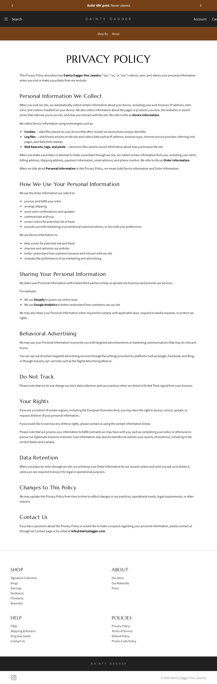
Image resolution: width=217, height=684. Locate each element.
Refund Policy (121, 636)
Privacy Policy (121, 626)
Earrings (16, 588)
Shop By (102, 34)
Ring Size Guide (21, 636)
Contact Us (18, 641)
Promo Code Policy (124, 641)
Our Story (118, 578)
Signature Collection (24, 578)
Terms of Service (122, 631)
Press (115, 588)
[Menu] (6, 19)
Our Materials (120, 583)
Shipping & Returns (23, 631)
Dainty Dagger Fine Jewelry (188, 678)
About (116, 34)
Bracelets (17, 603)
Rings (14, 583)
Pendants (17, 598)
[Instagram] (14, 677)
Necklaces (17, 593)
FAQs (14, 626)
